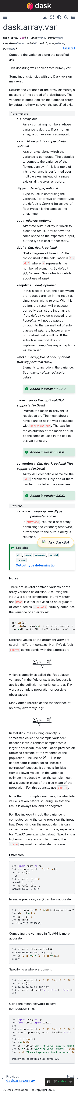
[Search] (65, 17)
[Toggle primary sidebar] (5, 17)
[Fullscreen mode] (52, 17)
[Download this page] (45, 17)
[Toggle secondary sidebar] (72, 17)
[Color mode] (59, 17)
